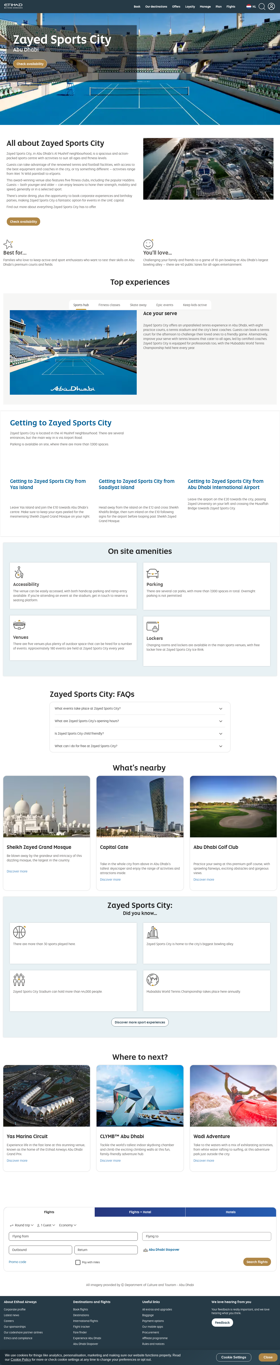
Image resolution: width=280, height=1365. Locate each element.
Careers (9, 1321)
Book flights (80, 1309)
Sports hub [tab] (81, 305)
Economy (66, 1225)
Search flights (257, 1262)
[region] (140, 1357)
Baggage (148, 1315)
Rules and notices (153, 1344)
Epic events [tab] (164, 305)
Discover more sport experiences (140, 1022)
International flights (85, 1321)
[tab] (49, 1212)
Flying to (152, 1236)
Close (268, 1357)
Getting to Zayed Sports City (61, 422)
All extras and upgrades (157, 1309)
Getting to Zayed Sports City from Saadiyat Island (137, 484)
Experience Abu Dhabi (87, 1338)
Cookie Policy (21, 1359)
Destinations (81, 1315)
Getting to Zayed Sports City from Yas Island (48, 484)
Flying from (21, 1236)
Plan (219, 6)
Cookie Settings (233, 1357)
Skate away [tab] (138, 305)
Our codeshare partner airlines (23, 1332)
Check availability (30, 64)
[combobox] (22, 1225)
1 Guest (46, 1225)
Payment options (153, 1321)
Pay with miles (91, 1262)
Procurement (150, 1332)
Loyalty (190, 6)
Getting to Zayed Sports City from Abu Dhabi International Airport (226, 484)
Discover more (17, 871)
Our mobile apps (152, 1326)
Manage (205, 6)
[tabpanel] (140, 355)
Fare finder (80, 1332)
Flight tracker (81, 1326)
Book (137, 6)
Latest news (11, 1315)
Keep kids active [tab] (195, 305)
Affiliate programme (155, 1338)
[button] (251, 6)
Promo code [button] (17, 1262)
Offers (176, 6)
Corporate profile (15, 1309)
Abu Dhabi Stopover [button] (164, 1249)
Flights (231, 6)
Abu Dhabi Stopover (85, 1344)
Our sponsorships (15, 1326)
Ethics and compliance (18, 1338)
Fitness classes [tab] (109, 305)
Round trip (22, 1225)
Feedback (222, 1322)
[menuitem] (137, 6)
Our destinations (156, 6)
